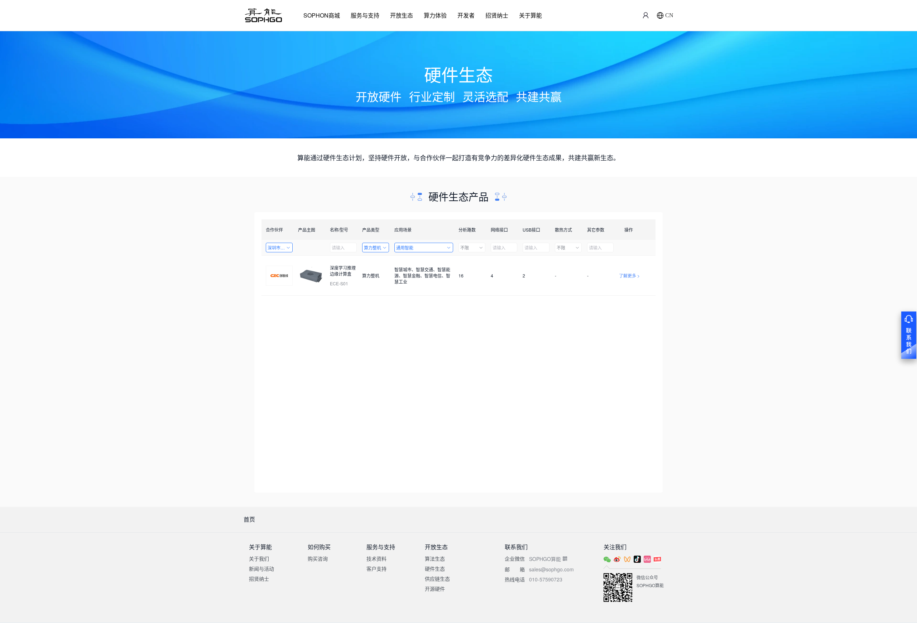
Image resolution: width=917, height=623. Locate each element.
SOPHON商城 (321, 15)
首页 (249, 519)
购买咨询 (318, 558)
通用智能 (404, 247)
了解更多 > (629, 275)
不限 (464, 247)
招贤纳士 (496, 15)
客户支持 (376, 568)
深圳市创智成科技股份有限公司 (280, 247)
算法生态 (435, 558)
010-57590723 (545, 579)
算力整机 (372, 247)
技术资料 (376, 558)
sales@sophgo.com (551, 569)
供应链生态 (437, 578)
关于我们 (259, 558)
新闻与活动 (261, 568)
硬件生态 (435, 568)
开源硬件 (435, 588)
